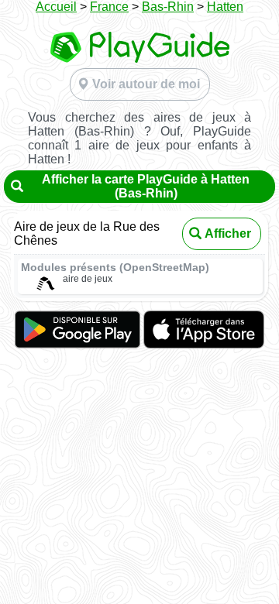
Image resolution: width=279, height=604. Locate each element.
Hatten (225, 6)
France (109, 6)
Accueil (56, 6)
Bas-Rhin (168, 6)
